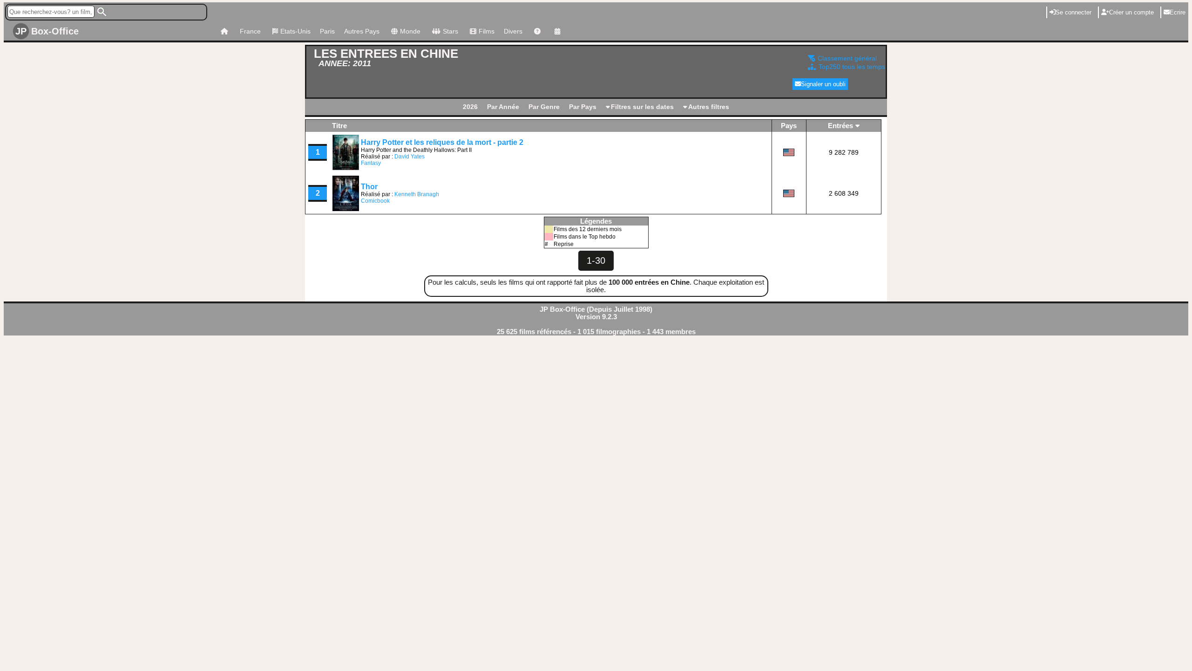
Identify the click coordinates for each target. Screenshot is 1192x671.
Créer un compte (1131, 12)
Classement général (846, 58)
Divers (513, 31)
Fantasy (371, 163)
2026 (470, 106)
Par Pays (582, 106)
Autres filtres (708, 106)
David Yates (409, 156)
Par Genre (544, 106)
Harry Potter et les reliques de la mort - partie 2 (442, 142)
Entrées (840, 126)
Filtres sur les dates (642, 106)
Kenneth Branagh (416, 194)
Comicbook (375, 201)
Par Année (503, 106)
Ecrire (1177, 12)
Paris (327, 31)
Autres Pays (361, 31)
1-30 (596, 260)
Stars (450, 31)
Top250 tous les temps (851, 66)
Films (486, 31)
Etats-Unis (295, 31)
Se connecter (1073, 12)
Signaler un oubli (823, 84)
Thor (369, 187)
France (250, 31)
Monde (410, 31)
